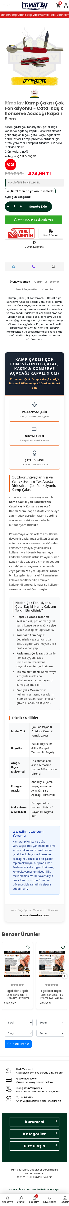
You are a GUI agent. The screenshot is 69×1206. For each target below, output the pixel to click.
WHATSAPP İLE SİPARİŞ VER (35, 220)
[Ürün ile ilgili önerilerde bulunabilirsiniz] (54, 266)
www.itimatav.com (34, 915)
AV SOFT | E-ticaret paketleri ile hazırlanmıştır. (34, 1189)
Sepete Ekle (38, 206)
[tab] (20, 282)
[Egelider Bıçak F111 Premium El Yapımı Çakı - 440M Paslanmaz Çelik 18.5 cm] (17, 964)
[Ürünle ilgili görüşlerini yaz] (14, 266)
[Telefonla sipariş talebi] (34, 266)
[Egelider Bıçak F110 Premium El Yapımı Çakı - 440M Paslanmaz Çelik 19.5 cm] (52, 964)
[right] (65, 976)
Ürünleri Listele (18, 1044)
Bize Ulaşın (34, 1146)
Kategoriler (34, 1134)
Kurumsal (34, 1122)
